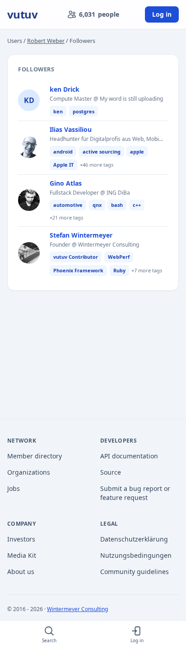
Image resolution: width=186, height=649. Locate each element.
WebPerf (119, 256)
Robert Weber (46, 41)
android (63, 151)
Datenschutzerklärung (134, 539)
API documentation (129, 456)
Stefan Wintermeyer (81, 235)
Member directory (34, 456)
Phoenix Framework (78, 270)
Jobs (13, 488)
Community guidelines (134, 571)
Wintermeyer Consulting (77, 609)
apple (137, 151)
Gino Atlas (66, 183)
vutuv (22, 14)
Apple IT (63, 164)
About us (20, 571)
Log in (162, 14)
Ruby (119, 270)
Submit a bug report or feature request (135, 493)
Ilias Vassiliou (71, 129)
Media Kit (21, 555)
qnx (97, 204)
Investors (21, 539)
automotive (68, 204)
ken (58, 111)
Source (110, 472)
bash (117, 204)
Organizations (28, 472)
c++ (137, 204)
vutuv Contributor (75, 256)
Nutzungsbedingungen (136, 555)
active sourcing (102, 151)
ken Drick (64, 89)
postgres (83, 111)
